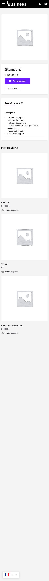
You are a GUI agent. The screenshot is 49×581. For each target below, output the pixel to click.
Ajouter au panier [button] (11, 210)
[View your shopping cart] (46, 4)
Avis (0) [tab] (19, 103)
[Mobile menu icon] (3, 4)
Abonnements (12, 89)
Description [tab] (10, 103)
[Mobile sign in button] (39, 4)
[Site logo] (17, 4)
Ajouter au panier (19, 81)
